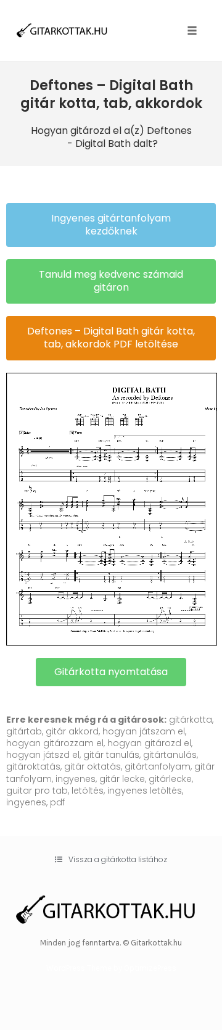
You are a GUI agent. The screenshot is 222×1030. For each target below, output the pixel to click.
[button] (111, 225)
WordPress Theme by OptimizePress (111, 968)
